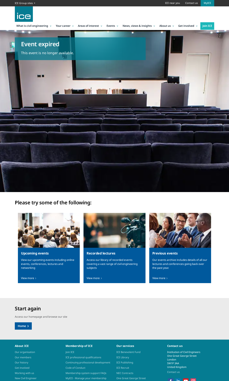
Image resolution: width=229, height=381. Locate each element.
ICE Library (122, 357)
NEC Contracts (124, 373)
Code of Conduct (75, 367)
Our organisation (25, 352)
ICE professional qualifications (83, 357)
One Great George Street (131, 378)
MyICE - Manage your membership (86, 378)
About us (165, 26)
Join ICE (207, 26)
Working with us (24, 373)
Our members (23, 357)
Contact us (191, 3)
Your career (63, 26)
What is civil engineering (32, 26)
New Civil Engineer (26, 378)
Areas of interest (88, 26)
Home (22, 326)
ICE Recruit (122, 367)
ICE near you (172, 3)
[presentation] (49, 248)
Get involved (186, 26)
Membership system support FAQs (86, 373)
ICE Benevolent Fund (128, 352)
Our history (21, 362)
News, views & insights (137, 26)
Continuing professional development (88, 362)
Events (111, 26)
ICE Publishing (124, 362)
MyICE (207, 3)
